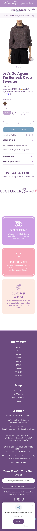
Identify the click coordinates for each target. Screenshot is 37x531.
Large (28, 113)
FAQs (18, 365)
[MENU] (2, 10)
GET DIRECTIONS (18, 462)
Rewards (18, 358)
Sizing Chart (18, 390)
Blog (18, 354)
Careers (18, 368)
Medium (17, 113)
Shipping (19, 361)
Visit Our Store (18, 398)
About (18, 347)
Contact (18, 351)
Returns (18, 375)
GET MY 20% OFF (18, 486)
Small (7, 113)
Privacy (18, 372)
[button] (2, 10)
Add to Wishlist (10, 135)
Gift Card (18, 394)
